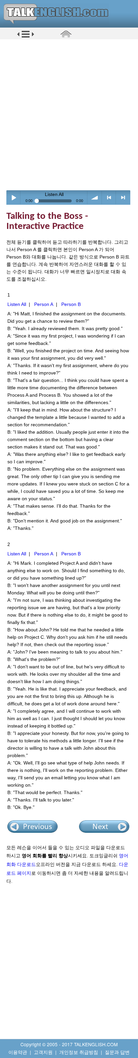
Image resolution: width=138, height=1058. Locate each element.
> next (123, 197)
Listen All (16, 304)
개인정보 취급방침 (78, 1052)
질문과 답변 (117, 1052)
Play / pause (13, 197)
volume (94, 197)
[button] (25, 36)
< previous (109, 197)
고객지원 (43, 1052)
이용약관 (17, 1052)
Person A (43, 304)
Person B (71, 304)
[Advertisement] (69, 114)
